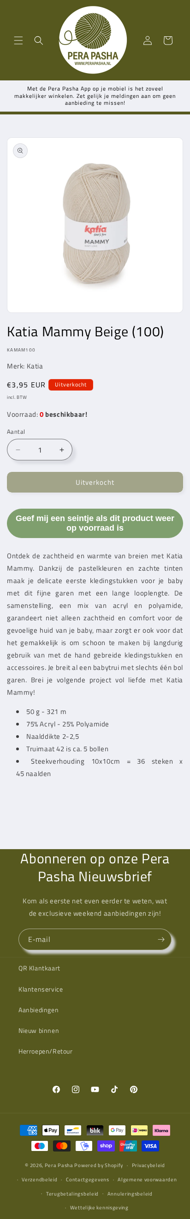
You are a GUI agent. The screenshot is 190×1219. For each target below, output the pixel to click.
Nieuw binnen (38, 1030)
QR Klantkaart (39, 968)
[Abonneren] (161, 939)
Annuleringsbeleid (130, 1193)
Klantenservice (40, 989)
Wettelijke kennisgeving (99, 1207)
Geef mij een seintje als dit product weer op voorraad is (95, 523)
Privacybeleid (148, 1165)
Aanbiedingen (38, 1010)
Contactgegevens (87, 1179)
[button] (18, 40)
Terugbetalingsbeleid (72, 1193)
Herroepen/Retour (45, 1051)
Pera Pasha (59, 1165)
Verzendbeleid (39, 1179)
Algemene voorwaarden (147, 1179)
